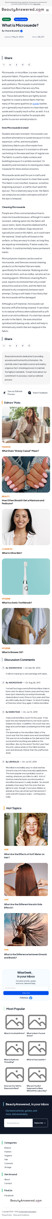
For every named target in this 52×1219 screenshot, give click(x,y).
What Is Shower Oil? (12, 652)
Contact (8, 1183)
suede (36, 103)
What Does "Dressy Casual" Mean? (20, 450)
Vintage (7, 1167)
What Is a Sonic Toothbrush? (17, 602)
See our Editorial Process (14, 392)
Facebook (9, 1195)
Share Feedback (40, 392)
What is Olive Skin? (12, 552)
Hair (6, 849)
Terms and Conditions (21, 1215)
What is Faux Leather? (36, 1059)
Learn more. (37, 4)
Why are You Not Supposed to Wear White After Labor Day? (37, 1088)
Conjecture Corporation (27, 1212)
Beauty (6, 496)
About (7, 1179)
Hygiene (6, 598)
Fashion (6, 447)
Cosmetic (7, 549)
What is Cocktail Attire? (14, 1033)
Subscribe (26, 993)
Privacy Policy (7, 1215)
